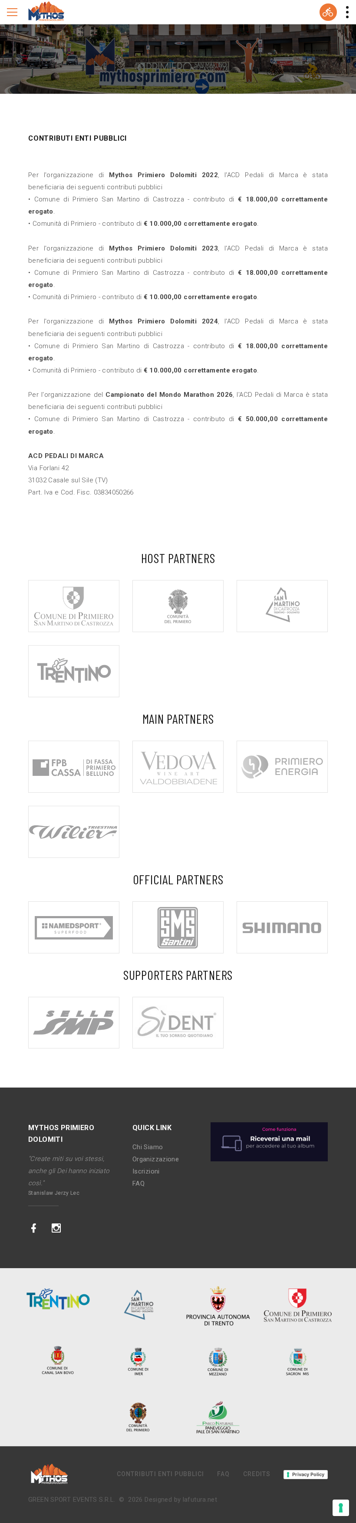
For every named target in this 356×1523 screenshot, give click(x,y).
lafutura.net (200, 1499)
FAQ (138, 1183)
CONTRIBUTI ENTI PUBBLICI (160, 1473)
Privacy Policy (308, 1474)
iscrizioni (146, 1171)
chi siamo (147, 1147)
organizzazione (155, 1159)
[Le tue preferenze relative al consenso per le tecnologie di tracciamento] (341, 1508)
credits (256, 1473)
